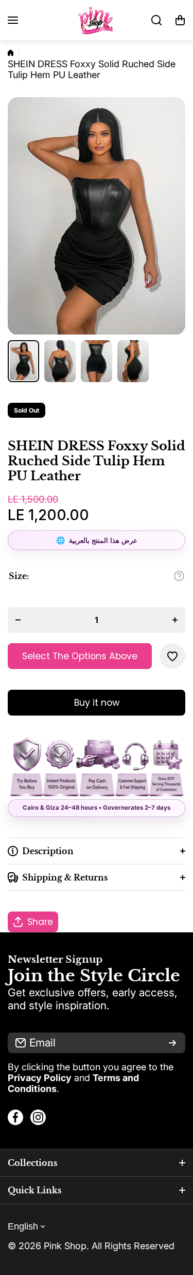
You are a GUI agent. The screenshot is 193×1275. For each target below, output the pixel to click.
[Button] (179, 576)
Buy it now (96, 702)
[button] (180, 20)
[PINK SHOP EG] (96, 20)
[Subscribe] (172, 1043)
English (23, 1226)
